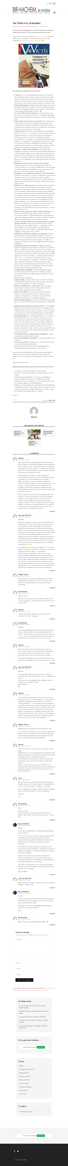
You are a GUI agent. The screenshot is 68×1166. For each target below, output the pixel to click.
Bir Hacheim (22, 591)
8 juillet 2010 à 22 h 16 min (24, 611)
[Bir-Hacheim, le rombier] (31, 13)
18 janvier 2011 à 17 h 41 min (24, 880)
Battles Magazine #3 (24, 133)
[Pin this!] (52, 400)
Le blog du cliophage (25, 1087)
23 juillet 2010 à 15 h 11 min (24, 779)
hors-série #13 (41, 36)
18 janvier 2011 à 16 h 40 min (24, 825)
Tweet (15, 399)
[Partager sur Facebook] (48, 400)
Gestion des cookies (21, 1159)
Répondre (52, 511)
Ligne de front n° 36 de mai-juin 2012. (48, 433)
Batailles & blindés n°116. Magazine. (33, 443)
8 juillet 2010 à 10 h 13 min (24, 576)
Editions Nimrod (24, 1073)
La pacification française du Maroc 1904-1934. (32, 1017)
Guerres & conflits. (24, 1076)
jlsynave (34, 417)
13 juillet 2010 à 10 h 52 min (24, 726)
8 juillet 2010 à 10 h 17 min (24, 593)
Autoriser (41, 1047)
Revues (15, 26)
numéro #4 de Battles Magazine (31, 40)
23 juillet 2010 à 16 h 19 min (24, 805)
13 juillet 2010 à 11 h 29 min (24, 746)
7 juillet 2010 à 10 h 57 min (24, 517)
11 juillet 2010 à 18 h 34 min (24, 694)
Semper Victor (23, 574)
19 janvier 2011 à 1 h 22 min (24, 893)
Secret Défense (23, 1090)
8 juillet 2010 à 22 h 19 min (24, 624)
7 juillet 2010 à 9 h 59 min (24, 459)
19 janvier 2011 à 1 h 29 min (24, 919)
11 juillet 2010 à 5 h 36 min (24, 668)
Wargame (35, 26)
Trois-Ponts (22, 1094)
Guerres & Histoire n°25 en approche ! (18, 433)
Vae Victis (21, 26)
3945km (21, 1066)
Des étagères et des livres (27, 1069)
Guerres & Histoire (24, 1080)
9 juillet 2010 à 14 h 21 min (24, 646)
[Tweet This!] (50, 400)
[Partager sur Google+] (54, 400)
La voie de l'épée (24, 1083)
